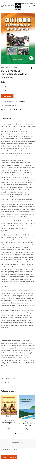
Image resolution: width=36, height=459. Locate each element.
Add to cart (7, 96)
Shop (7, 67)
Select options (27, 429)
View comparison (9, 457)
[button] (13, 434)
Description (6, 119)
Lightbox (31, 58)
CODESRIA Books (14, 67)
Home (2, 67)
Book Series (22, 421)
